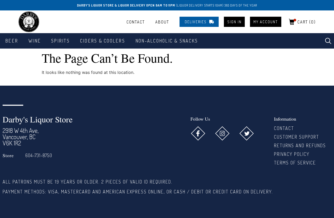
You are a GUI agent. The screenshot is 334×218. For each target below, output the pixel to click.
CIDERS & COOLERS (102, 41)
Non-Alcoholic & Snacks (166, 41)
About (162, 22)
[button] (328, 41)
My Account (265, 22)
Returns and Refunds (300, 145)
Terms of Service (295, 163)
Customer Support (296, 137)
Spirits (60, 41)
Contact (136, 22)
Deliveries (196, 22)
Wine (34, 41)
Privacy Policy (291, 154)
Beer (11, 41)
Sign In (234, 22)
